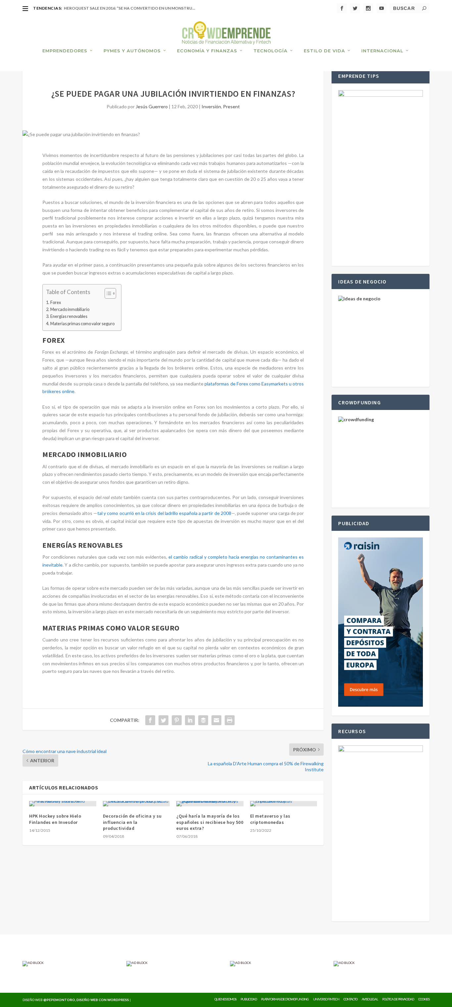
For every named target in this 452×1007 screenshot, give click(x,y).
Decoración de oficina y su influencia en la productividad (132, 822)
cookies (423, 999)
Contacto (350, 999)
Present (231, 106)
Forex (55, 302)
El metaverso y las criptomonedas (270, 819)
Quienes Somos (225, 999)
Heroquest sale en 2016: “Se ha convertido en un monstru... (129, 8)
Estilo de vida (324, 50)
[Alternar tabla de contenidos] (107, 293)
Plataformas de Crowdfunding (285, 999)
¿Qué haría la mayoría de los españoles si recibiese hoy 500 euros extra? (209, 822)
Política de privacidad (398, 999)
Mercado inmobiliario (69, 309)
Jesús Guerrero (152, 106)
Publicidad (249, 999)
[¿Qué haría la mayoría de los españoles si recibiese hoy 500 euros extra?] (210, 803)
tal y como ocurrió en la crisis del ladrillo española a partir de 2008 (164, 513)
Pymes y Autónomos (132, 50)
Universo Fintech (326, 999)
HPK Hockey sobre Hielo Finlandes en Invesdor (55, 819)
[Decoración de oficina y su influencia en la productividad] (136, 803)
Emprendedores (64, 50)
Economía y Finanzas (207, 50)
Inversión (211, 106)
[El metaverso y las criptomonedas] (283, 803)
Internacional (382, 50)
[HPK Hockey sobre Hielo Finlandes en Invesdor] (62, 803)
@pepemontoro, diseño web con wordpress (86, 1000)
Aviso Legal (370, 999)
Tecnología (270, 50)
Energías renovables (68, 316)
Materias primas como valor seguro (82, 323)
